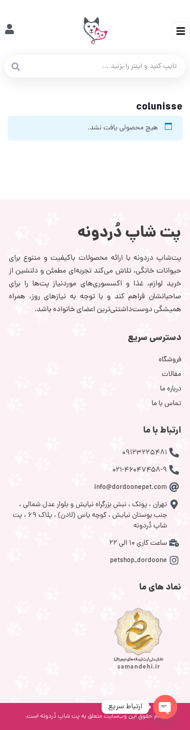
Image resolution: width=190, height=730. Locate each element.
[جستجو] (15, 66)
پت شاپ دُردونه (129, 233)
